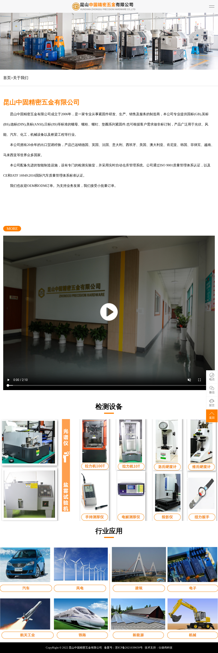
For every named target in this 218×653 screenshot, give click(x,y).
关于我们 (20, 78)
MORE (12, 228)
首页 (7, 78)
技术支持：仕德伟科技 (158, 647)
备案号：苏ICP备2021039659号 (123, 647)
